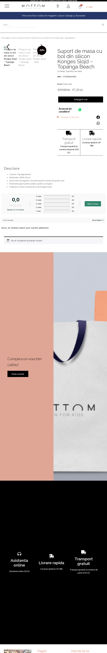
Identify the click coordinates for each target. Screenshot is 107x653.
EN (87, 7)
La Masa (14, 38)
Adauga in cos (81, 99)
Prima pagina (5, 38)
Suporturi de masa (24, 38)
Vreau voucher (17, 374)
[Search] (103, 24)
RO (91, 7)
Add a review (92, 204)
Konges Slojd (67, 84)
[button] (8, 47)
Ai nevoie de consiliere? (65, 110)
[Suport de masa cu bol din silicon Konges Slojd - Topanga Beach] (25, 47)
